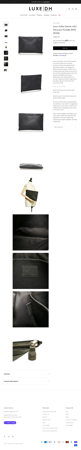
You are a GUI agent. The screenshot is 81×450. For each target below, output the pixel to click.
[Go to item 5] (6, 47)
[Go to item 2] (6, 30)
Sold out (65, 48)
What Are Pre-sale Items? (50, 431)
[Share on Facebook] (57, 86)
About (67, 414)
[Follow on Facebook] (4, 436)
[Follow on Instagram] (13, 436)
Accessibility (46, 425)
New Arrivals (23, 15)
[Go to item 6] (6, 53)
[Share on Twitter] (59, 86)
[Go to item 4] (6, 41)
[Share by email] (64, 86)
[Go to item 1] (6, 24)
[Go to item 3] (6, 35)
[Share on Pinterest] (62, 86)
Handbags (46, 15)
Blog (67, 411)
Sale (59, 15)
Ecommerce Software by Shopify (16, 443)
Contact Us (46, 414)
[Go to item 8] (6, 64)
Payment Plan (46, 420)
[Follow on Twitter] (8, 436)
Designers (39, 15)
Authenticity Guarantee (49, 411)
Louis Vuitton (32, 15)
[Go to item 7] (6, 58)
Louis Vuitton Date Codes (50, 428)
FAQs (44, 422)
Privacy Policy (69, 422)
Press (67, 417)
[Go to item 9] (6, 70)
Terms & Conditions (71, 420)
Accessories (54, 15)
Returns (45, 417)
